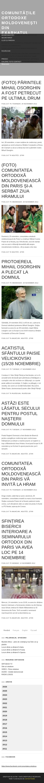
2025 (5, 691)
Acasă (4, 35)
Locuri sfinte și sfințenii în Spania (13, 652)
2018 (5, 720)
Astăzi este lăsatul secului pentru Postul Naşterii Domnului (21, 413)
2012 (5, 745)
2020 (5, 711)
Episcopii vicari (30, 43)
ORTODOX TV (7, 664)
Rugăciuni (6, 51)
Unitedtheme (30, 779)
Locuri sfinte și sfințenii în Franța (13, 650)
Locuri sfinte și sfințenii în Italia (13, 647)
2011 (5, 749)
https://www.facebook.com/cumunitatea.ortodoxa (19, 766)
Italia (17, 48)
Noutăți (10, 35)
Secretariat (7, 38)
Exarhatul (18, 43)
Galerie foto (7, 61)
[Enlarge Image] (37, 111)
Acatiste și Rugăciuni (11, 53)
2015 (5, 732)
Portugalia (32, 48)
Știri (25, 35)
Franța (5, 48)
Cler (40, 43)
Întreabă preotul (30, 61)
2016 (5, 728)
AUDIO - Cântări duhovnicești (12, 672)
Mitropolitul (8, 43)
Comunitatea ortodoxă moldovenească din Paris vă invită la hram (21, 474)
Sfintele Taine (30, 56)
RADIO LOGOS (7, 674)
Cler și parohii (8, 40)
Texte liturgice (16, 56)
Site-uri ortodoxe (8, 666)
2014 (5, 736)
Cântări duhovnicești (31, 53)
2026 (5, 687)
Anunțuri (19, 35)
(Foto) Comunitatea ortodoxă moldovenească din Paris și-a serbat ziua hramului (21, 181)
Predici (5, 59)
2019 (5, 716)
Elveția (11, 48)
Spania (23, 48)
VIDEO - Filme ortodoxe (10, 669)
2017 (5, 724)
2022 (5, 703)
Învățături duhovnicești (19, 59)
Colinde (5, 56)
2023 (5, 699)
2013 (5, 740)
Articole (35, 59)
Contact (17, 61)
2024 (5, 695)
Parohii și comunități (11, 46)
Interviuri (32, 35)
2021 (5, 707)
